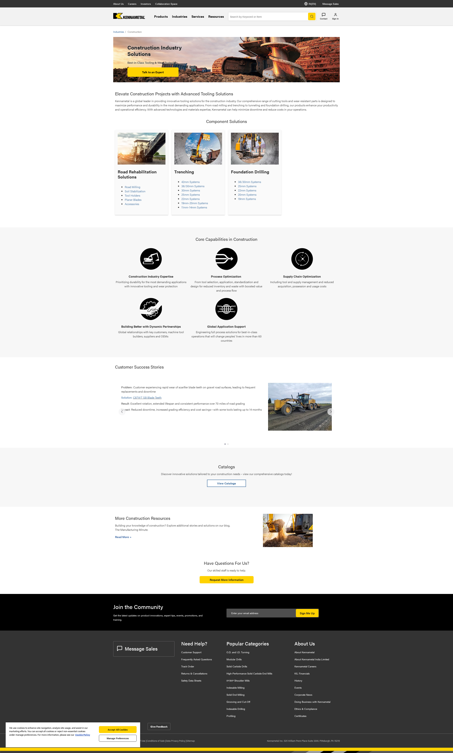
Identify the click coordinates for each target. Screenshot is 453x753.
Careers (132, 3)
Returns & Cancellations (194, 673)
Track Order (187, 666)
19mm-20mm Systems (194, 203)
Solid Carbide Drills (236, 666)
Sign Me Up (307, 613)
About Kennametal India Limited (311, 659)
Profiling (231, 716)
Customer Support (191, 652)
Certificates (300, 716)
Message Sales (330, 3)
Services (197, 16)
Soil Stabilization (135, 191)
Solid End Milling (235, 694)
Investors (146, 3)
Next (330, 411)
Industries (179, 16)
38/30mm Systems (192, 186)
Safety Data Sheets (191, 680)
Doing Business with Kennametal (312, 701)
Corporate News (303, 694)
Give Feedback (159, 726)
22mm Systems (190, 199)
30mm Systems (190, 190)
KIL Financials (302, 673)
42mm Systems (190, 182)
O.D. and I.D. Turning (237, 652)
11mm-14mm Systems (194, 207)
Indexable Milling (235, 687)
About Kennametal (304, 652)
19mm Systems (247, 199)
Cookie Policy (82, 734)
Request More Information (226, 580)
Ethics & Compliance (305, 709)
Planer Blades (133, 200)
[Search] (312, 16)
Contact (323, 18)
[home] (129, 18)
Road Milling (132, 187)
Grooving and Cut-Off (238, 701)
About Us (118, 3)
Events (298, 687)
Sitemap (190, 740)
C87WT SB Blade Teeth (147, 397)
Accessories (132, 204)
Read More (122, 536)
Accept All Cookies (118, 729)
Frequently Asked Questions (196, 659)
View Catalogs (226, 483)
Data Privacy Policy (176, 740)
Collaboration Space (166, 3)
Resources (216, 16)
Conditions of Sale (156, 740)
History (298, 680)
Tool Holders (132, 195)
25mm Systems (190, 194)
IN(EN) (312, 3)
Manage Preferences (118, 738)
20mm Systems (247, 194)
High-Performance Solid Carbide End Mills (249, 673)
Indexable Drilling (235, 709)
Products (161, 16)
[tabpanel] (226, 410)
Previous (122, 411)
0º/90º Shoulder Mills (238, 680)
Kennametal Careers (305, 666)
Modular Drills (234, 659)
